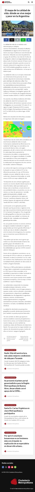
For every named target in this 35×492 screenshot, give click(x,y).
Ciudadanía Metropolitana (13, 368)
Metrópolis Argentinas (10, 350)
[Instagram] (9, 467)
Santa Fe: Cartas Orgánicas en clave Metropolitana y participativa (16, 411)
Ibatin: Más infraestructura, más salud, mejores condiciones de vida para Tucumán (17, 355)
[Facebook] (3, 467)
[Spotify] (15, 467)
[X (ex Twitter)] (6, 467)
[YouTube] (12, 467)
